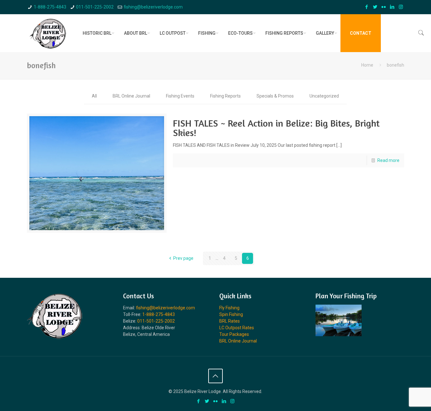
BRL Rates (229, 321)
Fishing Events (180, 95)
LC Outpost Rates (236, 327)
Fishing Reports (225, 95)
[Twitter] (375, 7)
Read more (388, 160)
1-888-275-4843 (50, 6)
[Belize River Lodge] (48, 33)
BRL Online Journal (131, 95)
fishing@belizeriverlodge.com (153, 6)
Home (367, 65)
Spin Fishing (231, 314)
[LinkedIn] (392, 7)
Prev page (183, 258)
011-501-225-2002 (95, 6)
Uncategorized (324, 95)
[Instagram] (401, 7)
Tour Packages (234, 334)
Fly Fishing (229, 307)
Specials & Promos (275, 95)
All (94, 95)
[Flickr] (384, 7)
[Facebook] (366, 7)
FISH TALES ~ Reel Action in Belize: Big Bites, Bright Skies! (276, 127)
